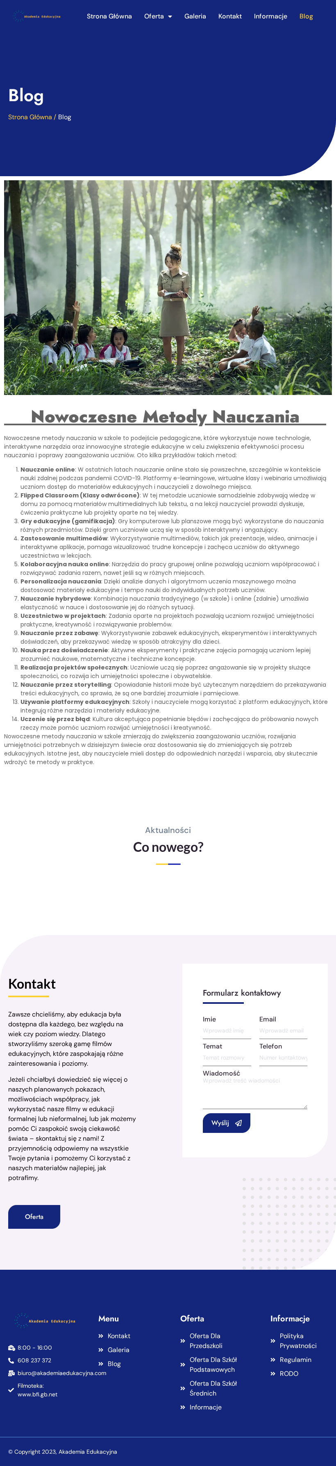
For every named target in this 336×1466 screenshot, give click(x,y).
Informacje (270, 16)
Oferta (154, 16)
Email (267, 1019)
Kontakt (230, 16)
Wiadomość (221, 1073)
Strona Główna (109, 16)
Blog (306, 16)
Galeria (195, 16)
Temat (212, 1046)
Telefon (270, 1046)
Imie (209, 1019)
